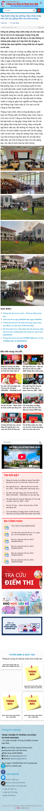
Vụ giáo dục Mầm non (9, 789)
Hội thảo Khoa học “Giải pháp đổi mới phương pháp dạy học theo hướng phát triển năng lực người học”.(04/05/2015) (23, 332)
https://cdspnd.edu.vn (19, 759)
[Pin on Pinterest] (25, 346)
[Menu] (39, 10)
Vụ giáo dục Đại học (9, 795)
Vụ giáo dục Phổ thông (9, 792)
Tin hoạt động (14, 23)
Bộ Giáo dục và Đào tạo (10, 779)
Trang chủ (4, 23)
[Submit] (34, 10)
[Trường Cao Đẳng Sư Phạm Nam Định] (20, 4)
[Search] (42, 4)
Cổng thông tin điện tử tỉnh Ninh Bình (14, 786)
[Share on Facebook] (19, 346)
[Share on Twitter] (22, 346)
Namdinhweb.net (24, 808)
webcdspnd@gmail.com (18, 756)
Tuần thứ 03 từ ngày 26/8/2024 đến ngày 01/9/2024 (22, 319)
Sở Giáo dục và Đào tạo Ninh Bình (13, 783)
